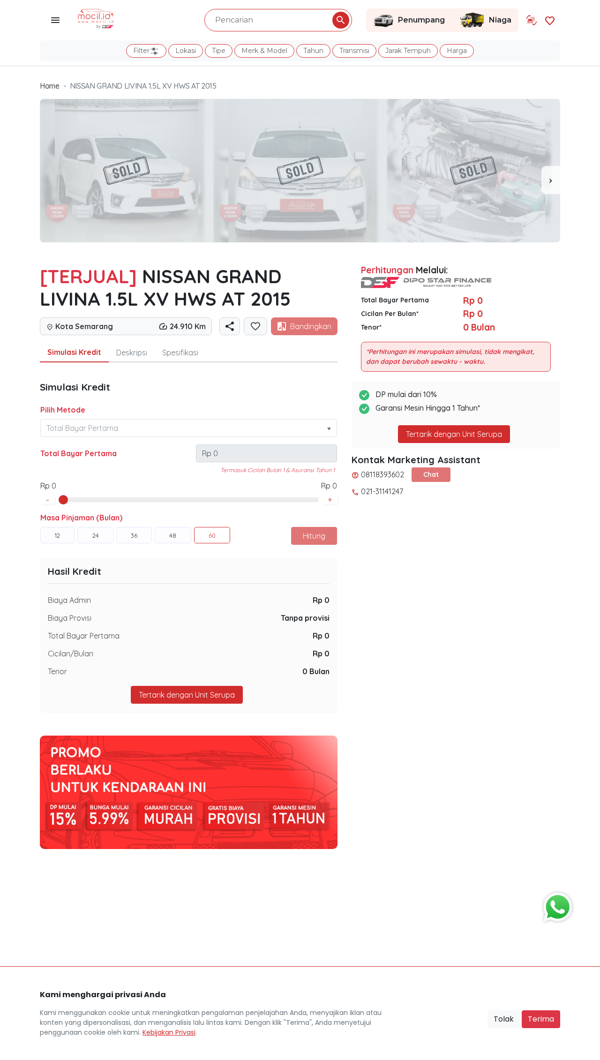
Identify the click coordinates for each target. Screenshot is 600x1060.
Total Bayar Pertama (78, 453)
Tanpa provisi (305, 618)
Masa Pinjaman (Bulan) (81, 517)
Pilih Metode (62, 409)
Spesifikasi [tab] (180, 352)
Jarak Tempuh (408, 50)
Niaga (500, 19)
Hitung (314, 536)
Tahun (313, 50)
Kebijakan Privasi (168, 1032)
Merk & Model (264, 50)
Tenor (57, 671)
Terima (541, 1019)
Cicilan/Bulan (70, 653)
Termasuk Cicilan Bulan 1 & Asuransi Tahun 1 (277, 470)
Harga (457, 50)
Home (50, 85)
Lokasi (185, 50)
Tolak (504, 1019)
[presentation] (550, 180)
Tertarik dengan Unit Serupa (454, 434)
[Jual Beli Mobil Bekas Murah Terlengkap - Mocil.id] (96, 18)
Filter (141, 50)
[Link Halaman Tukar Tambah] (531, 20)
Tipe (218, 50)
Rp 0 (321, 600)
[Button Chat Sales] (555, 904)
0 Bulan (316, 671)
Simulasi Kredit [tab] (74, 352)
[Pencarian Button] (340, 20)
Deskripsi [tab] (131, 352)
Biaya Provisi (69, 618)
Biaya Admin (69, 600)
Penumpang (421, 19)
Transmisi (354, 50)
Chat (431, 474)
